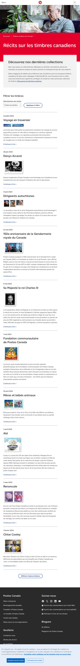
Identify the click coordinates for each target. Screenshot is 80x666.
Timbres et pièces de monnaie (23, 36)
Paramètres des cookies (34, 660)
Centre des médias (10, 618)
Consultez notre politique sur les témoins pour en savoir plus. (47, 654)
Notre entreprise (9, 601)
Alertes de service (10, 640)
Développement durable (12, 605)
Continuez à (9, 144)
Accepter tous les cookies (16, 660)
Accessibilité (8, 644)
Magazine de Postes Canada (52, 631)
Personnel (6, 36)
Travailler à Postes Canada (13, 610)
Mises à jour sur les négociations (15, 622)
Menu (4, 2)
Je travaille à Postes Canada (13, 614)
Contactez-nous (9, 635)
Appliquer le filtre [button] (33, 105)
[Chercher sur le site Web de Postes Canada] (75, 2)
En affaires (46, 627)
